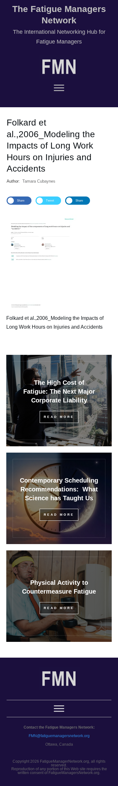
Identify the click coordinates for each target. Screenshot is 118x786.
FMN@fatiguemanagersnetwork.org (59, 736)
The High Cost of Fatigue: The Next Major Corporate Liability (59, 391)
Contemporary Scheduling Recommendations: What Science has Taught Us (59, 489)
